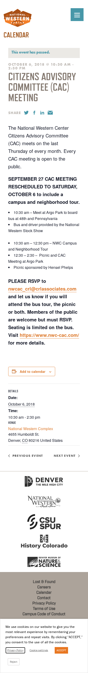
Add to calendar (32, 371)
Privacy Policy (44, 603)
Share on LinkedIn (42, 112)
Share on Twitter (26, 112)
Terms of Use (44, 609)
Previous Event (27, 456)
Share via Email (50, 112)
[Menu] (77, 14)
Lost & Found (44, 582)
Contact (44, 598)
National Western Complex (30, 428)
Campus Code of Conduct (44, 614)
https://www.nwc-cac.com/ (49, 334)
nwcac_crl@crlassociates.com (42, 288)
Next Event (65, 456)
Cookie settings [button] (39, 650)
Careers (44, 587)
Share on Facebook (34, 112)
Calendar (44, 592)
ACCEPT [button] (61, 650)
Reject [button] (13, 661)
